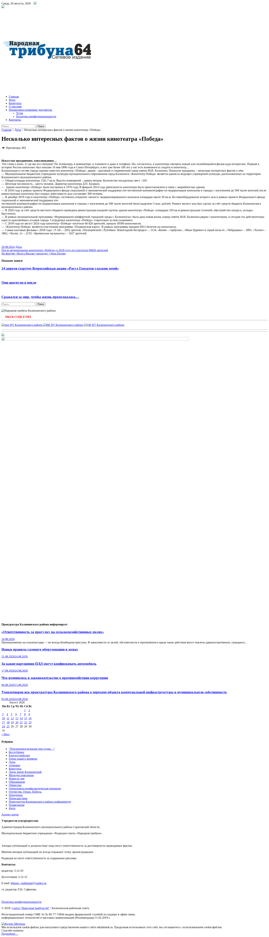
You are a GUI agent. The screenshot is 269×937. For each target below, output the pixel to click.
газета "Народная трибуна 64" (31, 908)
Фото (12, 99)
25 (8, 726)
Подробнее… (9, 933)
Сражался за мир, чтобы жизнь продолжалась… (40, 297)
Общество (15, 785)
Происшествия (18, 798)
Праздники (16, 795)
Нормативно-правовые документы (30, 109)
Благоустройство (19, 755)
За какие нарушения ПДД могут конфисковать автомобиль (48, 664)
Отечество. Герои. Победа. (25, 791)
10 (3, 718)
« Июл (5, 734)
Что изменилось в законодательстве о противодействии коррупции (54, 678)
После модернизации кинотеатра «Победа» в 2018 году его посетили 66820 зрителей (54, 250)
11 (8, 718)
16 (30, 718)
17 (3, 722)
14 (21, 718)
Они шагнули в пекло (18, 282)
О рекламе (15, 106)
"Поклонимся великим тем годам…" (32, 748)
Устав (19, 113)
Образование (17, 781)
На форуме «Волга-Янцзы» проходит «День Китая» (33, 253)
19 (12, 722)
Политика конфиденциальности (36, 116)
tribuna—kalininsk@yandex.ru (28, 883)
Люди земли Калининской (25, 771)
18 (8, 722)
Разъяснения (16, 805)
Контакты (15, 119)
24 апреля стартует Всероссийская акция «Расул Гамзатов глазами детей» (60, 268)
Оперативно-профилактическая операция (35, 788)
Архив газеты (10, 814)
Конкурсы (15, 103)
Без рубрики (16, 752)
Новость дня (16, 778)
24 (3, 726)
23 (30, 722)
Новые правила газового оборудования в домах (39, 649)
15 (25, 718)
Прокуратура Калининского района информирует (40, 801)
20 (16, 722)
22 (25, 722)
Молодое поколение (21, 775)
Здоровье (14, 765)
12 (12, 718)
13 (16, 718)
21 (21, 722)
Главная (14, 96)
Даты (17, 129)
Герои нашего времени (23, 758)
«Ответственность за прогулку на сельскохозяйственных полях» (52, 632)
